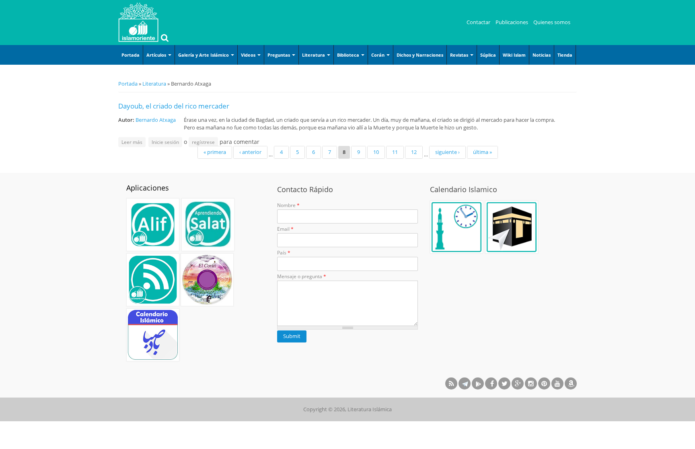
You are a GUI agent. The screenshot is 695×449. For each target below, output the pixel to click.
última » (482, 152)
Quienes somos (551, 22)
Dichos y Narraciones (420, 55)
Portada (130, 55)
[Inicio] (138, 22)
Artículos (156, 55)
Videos (249, 55)
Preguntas (279, 55)
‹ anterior (250, 152)
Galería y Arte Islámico (204, 55)
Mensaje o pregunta (301, 276)
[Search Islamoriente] (163, 38)
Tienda (564, 55)
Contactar (478, 22)
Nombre (288, 205)
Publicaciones (512, 22)
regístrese (203, 142)
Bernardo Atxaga (156, 119)
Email (285, 229)
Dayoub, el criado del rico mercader (173, 106)
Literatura (314, 55)
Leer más (133, 142)
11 (395, 152)
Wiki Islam (514, 55)
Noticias (542, 55)
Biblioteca (348, 55)
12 (414, 152)
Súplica (488, 55)
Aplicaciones (147, 188)
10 (376, 152)
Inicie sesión (165, 142)
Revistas (459, 55)
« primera (215, 152)
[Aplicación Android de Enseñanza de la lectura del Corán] (152, 224)
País (283, 252)
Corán (378, 55)
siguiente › (447, 152)
